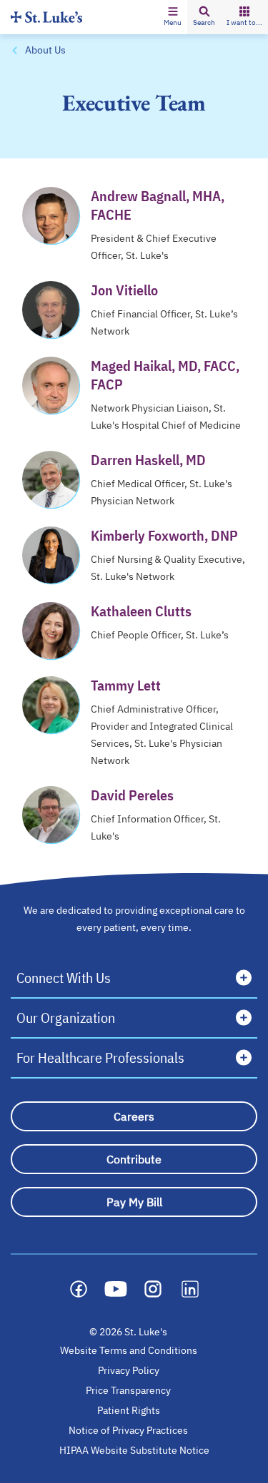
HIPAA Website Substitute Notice (135, 1450)
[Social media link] (78, 1289)
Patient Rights (128, 1410)
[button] (172, 17)
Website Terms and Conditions (128, 1350)
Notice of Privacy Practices (128, 1430)
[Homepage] (46, 16)
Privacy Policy (128, 1370)
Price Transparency (128, 1390)
